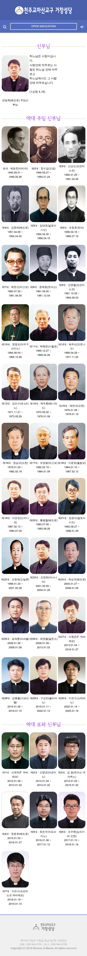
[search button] (4, 26)
